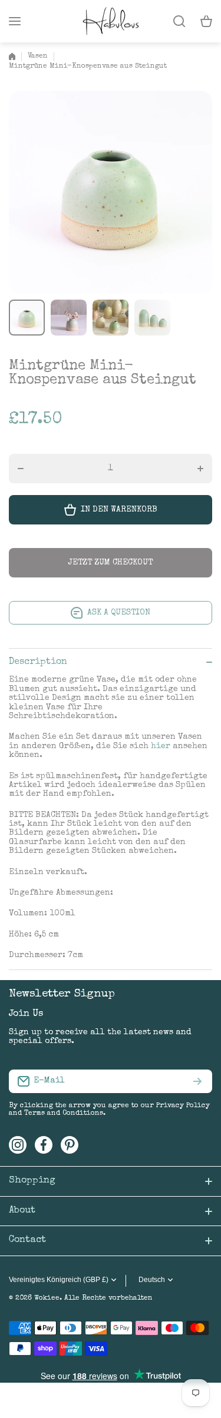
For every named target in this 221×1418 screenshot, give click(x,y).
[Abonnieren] (197, 1081)
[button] (206, 21)
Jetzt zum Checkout (110, 563)
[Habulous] (110, 21)
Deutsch (151, 1280)
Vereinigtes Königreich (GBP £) (58, 1280)
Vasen (38, 56)
